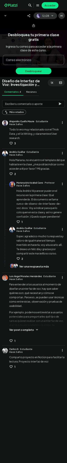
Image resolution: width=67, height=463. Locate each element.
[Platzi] (11, 5)
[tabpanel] (33, 280)
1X (52, 82)
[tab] (12, 92)
